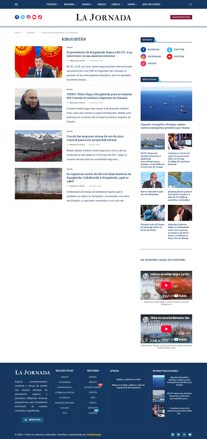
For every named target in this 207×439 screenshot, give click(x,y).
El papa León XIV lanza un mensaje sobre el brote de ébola (152, 227)
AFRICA (93, 403)
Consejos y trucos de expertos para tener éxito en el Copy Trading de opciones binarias (179, 159)
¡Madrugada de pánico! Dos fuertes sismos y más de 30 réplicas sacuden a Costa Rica (180, 195)
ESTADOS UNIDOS (92, 387)
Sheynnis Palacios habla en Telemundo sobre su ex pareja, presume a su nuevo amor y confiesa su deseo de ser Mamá (178, 231)
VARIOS (131, 4)
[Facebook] (17, 17)
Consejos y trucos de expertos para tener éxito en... (179, 410)
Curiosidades (64, 382)
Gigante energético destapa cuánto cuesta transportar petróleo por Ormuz (165, 126)
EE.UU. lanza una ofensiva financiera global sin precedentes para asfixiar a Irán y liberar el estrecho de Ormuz (153, 160)
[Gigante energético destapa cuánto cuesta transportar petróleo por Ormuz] (166, 104)
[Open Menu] (16, 4)
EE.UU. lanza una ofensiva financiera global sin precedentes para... (179, 396)
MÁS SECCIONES (151, 4)
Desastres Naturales (64, 403)
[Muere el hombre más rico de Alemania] (153, 180)
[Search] (190, 4)
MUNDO (86, 4)
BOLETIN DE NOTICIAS (181, 17)
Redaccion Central (77, 61)
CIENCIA (115, 4)
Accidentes (64, 397)
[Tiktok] (40, 17)
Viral (64, 413)
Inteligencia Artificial (64, 392)
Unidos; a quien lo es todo (128, 379)
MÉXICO (102, 4)
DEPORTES (93, 408)
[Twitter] (23, 17)
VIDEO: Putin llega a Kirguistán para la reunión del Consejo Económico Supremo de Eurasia (99, 96)
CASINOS (92, 413)
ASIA (93, 397)
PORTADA (52, 4)
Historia (64, 377)
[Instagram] (28, 17)
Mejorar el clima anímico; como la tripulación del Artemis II (128, 386)
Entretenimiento (64, 387)
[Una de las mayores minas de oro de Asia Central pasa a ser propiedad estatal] (38, 146)
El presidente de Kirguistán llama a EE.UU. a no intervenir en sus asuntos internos (99, 54)
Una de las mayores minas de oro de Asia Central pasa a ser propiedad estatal (95, 138)
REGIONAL (69, 4)
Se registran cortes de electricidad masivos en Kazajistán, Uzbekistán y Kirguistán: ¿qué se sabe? (99, 177)
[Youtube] (34, 17)
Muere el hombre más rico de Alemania (152, 193)
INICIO (18, 32)
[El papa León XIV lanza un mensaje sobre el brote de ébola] (153, 213)
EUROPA (93, 392)
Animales (64, 408)
